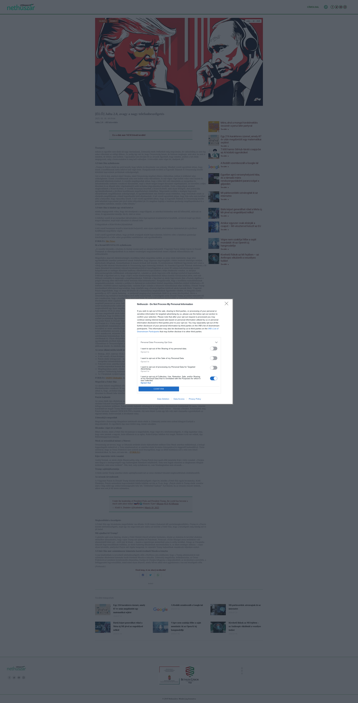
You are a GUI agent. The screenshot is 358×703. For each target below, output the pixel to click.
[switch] (213, 348)
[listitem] (179, 342)
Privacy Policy (195, 399)
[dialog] (179, 351)
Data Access (179, 399)
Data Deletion (163, 399)
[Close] (227, 304)
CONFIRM (159, 389)
